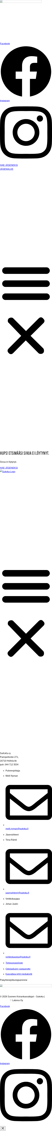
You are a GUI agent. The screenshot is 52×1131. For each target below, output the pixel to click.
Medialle (10, 252)
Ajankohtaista (12, 242)
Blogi (8, 247)
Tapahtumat (11, 233)
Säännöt (15, 184)
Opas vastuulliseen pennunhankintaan (30, 197)
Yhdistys (10, 175)
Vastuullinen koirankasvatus (25, 202)
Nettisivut (4, 1000)
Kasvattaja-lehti (18, 220)
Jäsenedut (11, 216)
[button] (26, 309)
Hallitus (15, 179)
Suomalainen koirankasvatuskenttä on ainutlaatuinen (30, 209)
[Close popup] (3, 1128)
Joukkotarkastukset (20, 237)
